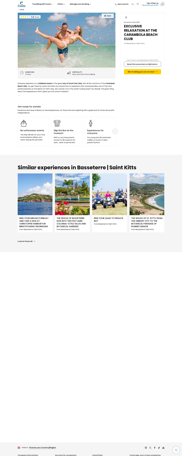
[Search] (133, 4)
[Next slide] (115, 131)
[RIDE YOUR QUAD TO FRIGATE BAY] (109, 202)
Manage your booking (79, 4)
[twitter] (150, 448)
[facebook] (155, 448)
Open (109, 16)
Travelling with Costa (41, 4)
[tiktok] (159, 448)
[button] (138, 4)
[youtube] (163, 448)
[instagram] (146, 448)
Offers (60, 4)
